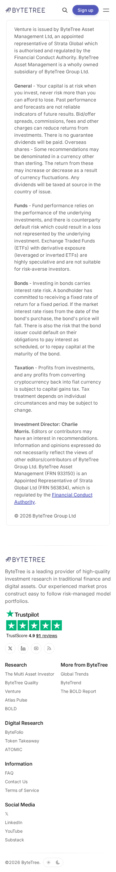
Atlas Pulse (16, 699)
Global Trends (74, 674)
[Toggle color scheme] (53, 862)
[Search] (65, 10)
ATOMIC (13, 749)
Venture (13, 691)
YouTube (14, 831)
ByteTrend (71, 682)
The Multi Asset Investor (29, 674)
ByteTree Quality (21, 682)
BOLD (11, 708)
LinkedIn (13, 822)
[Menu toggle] (106, 10)
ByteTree (30, 862)
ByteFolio (14, 732)
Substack (14, 839)
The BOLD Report (78, 691)
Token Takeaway (22, 740)
